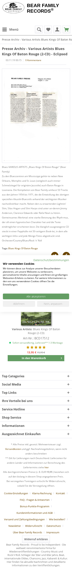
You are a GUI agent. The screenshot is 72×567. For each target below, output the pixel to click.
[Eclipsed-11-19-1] (36, 116)
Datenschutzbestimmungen (51, 260)
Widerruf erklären (36, 539)
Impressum (52, 532)
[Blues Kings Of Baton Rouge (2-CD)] (36, 312)
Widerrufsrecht (33, 526)
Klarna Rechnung (42, 493)
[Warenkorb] (66, 29)
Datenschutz (53, 526)
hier (47, 467)
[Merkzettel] (48, 29)
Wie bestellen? (57, 519)
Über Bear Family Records (27, 532)
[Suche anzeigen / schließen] (39, 29)
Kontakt (60, 493)
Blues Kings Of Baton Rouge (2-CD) (36, 331)
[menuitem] (10, 29)
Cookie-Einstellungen (16, 493)
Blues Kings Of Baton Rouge (23, 248)
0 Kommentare (33, 60)
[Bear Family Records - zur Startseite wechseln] (13, 8)
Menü (13, 29)
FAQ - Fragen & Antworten (35, 500)
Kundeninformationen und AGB (35, 513)
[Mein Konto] (57, 29)
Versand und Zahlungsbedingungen (24, 519)
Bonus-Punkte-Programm (34, 506)
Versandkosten (13, 449)
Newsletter (14, 526)
